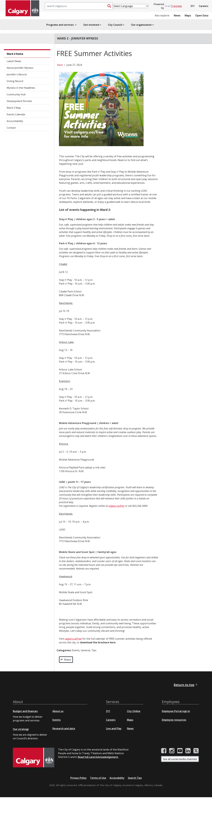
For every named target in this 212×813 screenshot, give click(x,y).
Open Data (201, 15)
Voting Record (15, 81)
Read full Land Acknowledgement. (98, 757)
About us (57, 711)
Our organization (141, 24)
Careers (203, 6)
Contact (11, 127)
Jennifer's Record (17, 74)
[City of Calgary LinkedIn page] (188, 751)
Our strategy (21, 729)
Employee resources (174, 720)
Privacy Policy (78, 778)
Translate (176, 6)
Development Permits (19, 101)
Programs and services (60, 24)
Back (60, 65)
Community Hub (16, 94)
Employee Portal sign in (176, 711)
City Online (133, 711)
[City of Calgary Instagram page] (172, 751)
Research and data (63, 728)
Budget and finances (25, 711)
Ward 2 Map (14, 107)
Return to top (184, 685)
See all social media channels (180, 759)
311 (192, 6)
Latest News (14, 61)
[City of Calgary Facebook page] (164, 751)
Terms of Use (98, 778)
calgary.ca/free (116, 506)
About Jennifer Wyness (20, 68)
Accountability (15, 121)
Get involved (91, 24)
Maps (188, 15)
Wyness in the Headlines (21, 87)
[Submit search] (109, 6)
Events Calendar (16, 114)
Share (67, 659)
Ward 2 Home (15, 54)
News (177, 15)
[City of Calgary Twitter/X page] (196, 751)
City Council (115, 24)
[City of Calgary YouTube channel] (180, 751)
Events (56, 720)
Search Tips (135, 778)
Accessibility (117, 778)
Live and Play (114, 728)
